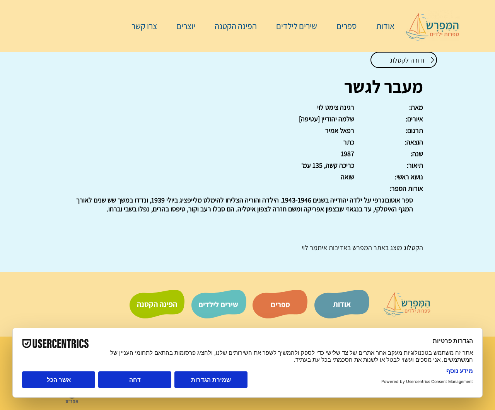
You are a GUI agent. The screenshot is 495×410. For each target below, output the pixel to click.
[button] (342, 26)
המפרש (361, 247)
